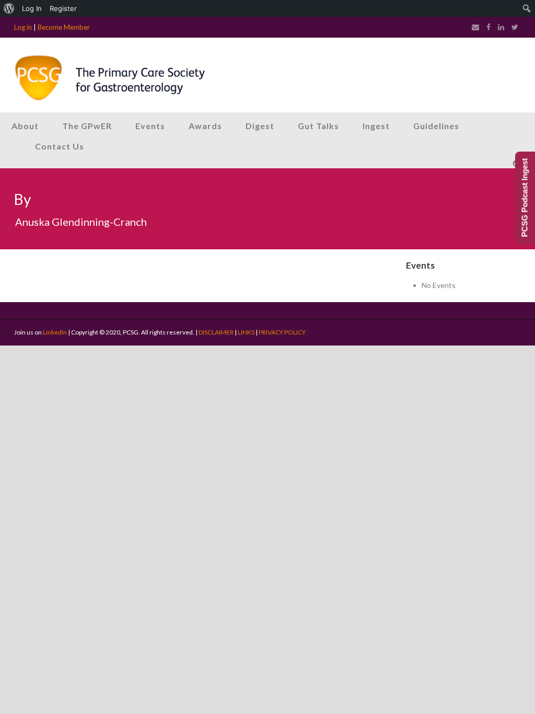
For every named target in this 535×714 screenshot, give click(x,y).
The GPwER (87, 126)
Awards (205, 126)
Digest (260, 126)
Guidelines (436, 126)
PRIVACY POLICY (282, 332)
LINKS (246, 332)
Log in (23, 27)
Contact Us (59, 146)
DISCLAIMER (216, 332)
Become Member (64, 27)
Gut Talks (318, 126)
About (25, 126)
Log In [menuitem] (32, 8)
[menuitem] (9, 8)
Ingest (376, 126)
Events (150, 126)
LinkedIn (55, 332)
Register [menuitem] (63, 8)
